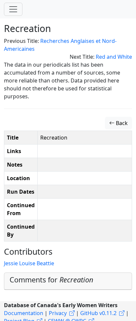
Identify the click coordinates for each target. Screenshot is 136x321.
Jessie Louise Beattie (29, 263)
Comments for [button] (51, 279)
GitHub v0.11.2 (98, 313)
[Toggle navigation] (13, 9)
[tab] (68, 281)
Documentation (23, 313)
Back (121, 123)
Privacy (58, 313)
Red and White (114, 56)
